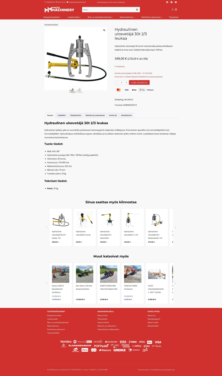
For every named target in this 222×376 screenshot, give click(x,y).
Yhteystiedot (102, 319)
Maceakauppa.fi (154, 319)
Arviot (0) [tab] (113, 115)
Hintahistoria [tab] (126, 115)
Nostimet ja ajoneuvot (56, 329)
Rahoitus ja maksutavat (106, 326)
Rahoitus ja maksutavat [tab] (95, 115)
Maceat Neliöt (153, 326)
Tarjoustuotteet (53, 333)
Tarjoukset (173, 17)
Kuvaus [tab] (50, 115)
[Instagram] (171, 2)
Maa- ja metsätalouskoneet (58, 322)
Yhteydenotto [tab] (75, 115)
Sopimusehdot (103, 322)
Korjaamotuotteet (51, 24)
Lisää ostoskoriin (139, 82)
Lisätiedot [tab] (62, 115)
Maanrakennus (53, 326)
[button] (104, 30)
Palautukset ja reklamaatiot (108, 329)
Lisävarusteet (52, 319)
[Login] (172, 9)
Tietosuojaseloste (143, 370)
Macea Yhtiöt (102, 315)
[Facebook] (167, 2)
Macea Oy (152, 315)
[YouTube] (176, 2)
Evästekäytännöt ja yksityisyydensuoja (162, 370)
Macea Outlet (153, 322)
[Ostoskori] (176, 9)
